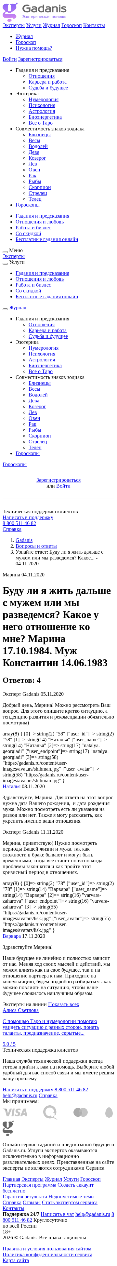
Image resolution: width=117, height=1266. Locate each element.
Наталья (11, 786)
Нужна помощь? (34, 48)
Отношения (42, 76)
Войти (10, 59)
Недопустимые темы (71, 1196)
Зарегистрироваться (40, 59)
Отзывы (32, 1202)
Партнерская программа (29, 1185)
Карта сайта (16, 1260)
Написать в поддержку (28, 517)
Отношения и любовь (40, 221)
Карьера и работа (48, 82)
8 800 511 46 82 (19, 523)
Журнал (51, 25)
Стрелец (38, 193)
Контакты (94, 25)
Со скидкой (28, 233)
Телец (35, 199)
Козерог (37, 158)
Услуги (34, 25)
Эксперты (14, 25)
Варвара (12, 936)
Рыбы (35, 181)
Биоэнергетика (45, 117)
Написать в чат (57, 1214)
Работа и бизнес (33, 227)
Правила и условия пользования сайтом (47, 1248)
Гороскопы (28, 205)
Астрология (42, 111)
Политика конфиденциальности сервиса (47, 1254)
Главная (11, 1179)
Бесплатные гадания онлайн (47, 239)
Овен (34, 169)
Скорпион (40, 187)
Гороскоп (71, 25)
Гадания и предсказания (42, 216)
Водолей (38, 146)
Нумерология (43, 99)
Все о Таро (41, 123)
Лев (33, 164)
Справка (12, 529)
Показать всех (63, 1004)
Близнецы (40, 134)
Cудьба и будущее (48, 87)
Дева (34, 152)
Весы (34, 140)
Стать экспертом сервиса (70, 1202)
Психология (42, 105)
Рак (32, 175)
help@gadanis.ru (20, 1095)
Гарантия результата (25, 1196)
